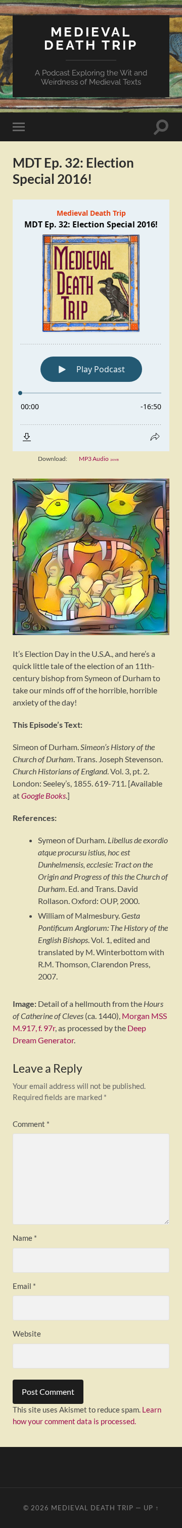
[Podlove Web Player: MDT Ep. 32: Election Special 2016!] (91, 325)
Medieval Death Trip (91, 38)
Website (27, 1333)
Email (24, 1285)
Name (25, 1237)
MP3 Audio (99, 458)
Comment (31, 1123)
